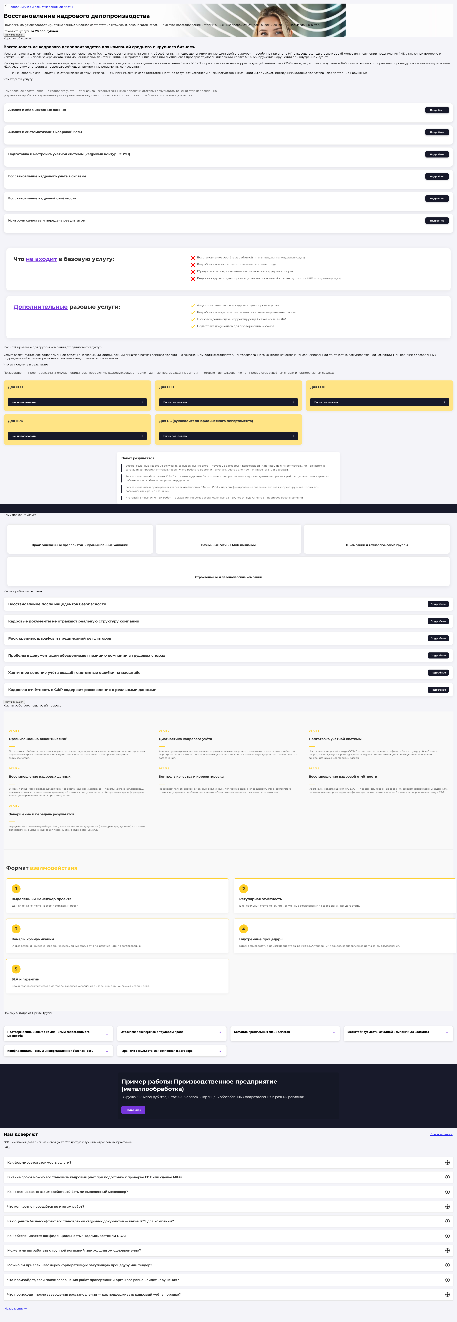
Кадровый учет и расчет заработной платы (40, 7)
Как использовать (24, 402)
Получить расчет (14, 34)
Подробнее (437, 110)
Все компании (441, 1134)
